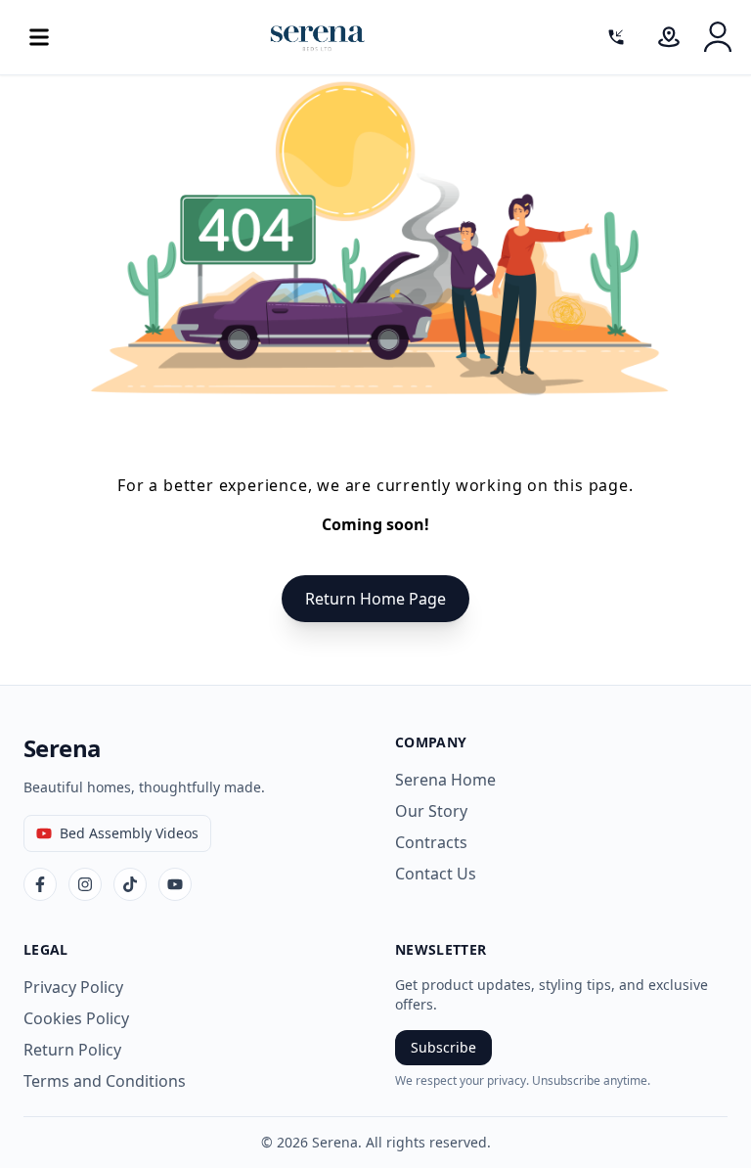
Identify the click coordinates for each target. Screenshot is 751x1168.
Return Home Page (375, 598)
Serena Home (445, 779)
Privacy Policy (73, 987)
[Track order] (668, 37)
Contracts (431, 842)
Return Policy (72, 1049)
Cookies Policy (76, 1018)
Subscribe (443, 1047)
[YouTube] (175, 884)
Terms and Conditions (104, 1081)
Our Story (431, 811)
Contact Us (435, 873)
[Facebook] (40, 884)
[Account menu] (717, 37)
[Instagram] (85, 884)
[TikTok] (130, 884)
